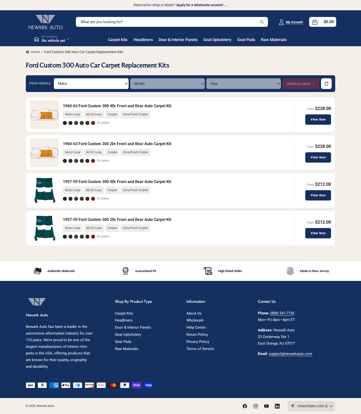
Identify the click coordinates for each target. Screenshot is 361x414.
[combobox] (172, 22)
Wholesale (195, 320)
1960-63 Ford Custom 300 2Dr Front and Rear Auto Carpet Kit (117, 143)
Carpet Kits (124, 313)
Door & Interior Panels (133, 327)
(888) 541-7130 (282, 313)
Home (35, 52)
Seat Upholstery (128, 334)
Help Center (196, 327)
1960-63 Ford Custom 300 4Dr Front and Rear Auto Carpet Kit (117, 106)
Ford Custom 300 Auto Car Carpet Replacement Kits (83, 52)
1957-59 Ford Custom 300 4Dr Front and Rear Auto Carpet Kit (117, 181)
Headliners (124, 320)
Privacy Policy (197, 341)
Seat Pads (123, 341)
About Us (194, 313)
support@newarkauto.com (290, 354)
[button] (322, 22)
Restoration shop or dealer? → (180, 5)
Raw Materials (126, 349)
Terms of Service (200, 349)
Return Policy (197, 334)
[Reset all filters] (326, 83)
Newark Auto (45, 406)
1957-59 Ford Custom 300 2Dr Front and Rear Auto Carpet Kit (117, 219)
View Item (318, 119)
